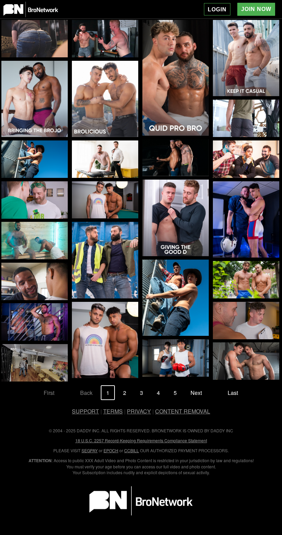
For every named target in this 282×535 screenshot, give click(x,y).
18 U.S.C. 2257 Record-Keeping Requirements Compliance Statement (141, 440)
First (49, 393)
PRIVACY (139, 411)
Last (233, 393)
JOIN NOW (256, 9)
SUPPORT (85, 411)
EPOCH (111, 450)
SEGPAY (90, 450)
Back (86, 393)
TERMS (113, 411)
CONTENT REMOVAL (182, 411)
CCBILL (131, 450)
